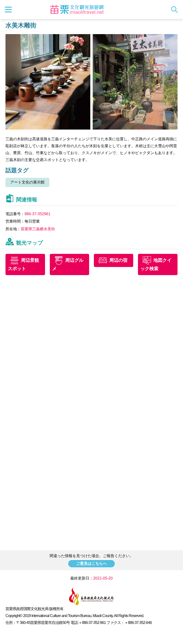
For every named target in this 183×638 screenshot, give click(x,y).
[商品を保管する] (47, 128)
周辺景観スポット (23, 264)
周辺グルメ (67, 264)
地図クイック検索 (156, 264)
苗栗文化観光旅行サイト (77, 9)
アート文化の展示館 (27, 182)
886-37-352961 (38, 214)
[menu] (9, 9)
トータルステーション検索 (175, 9)
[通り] (135, 128)
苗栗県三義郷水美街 (38, 229)
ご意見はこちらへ (91, 563)
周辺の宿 (118, 260)
